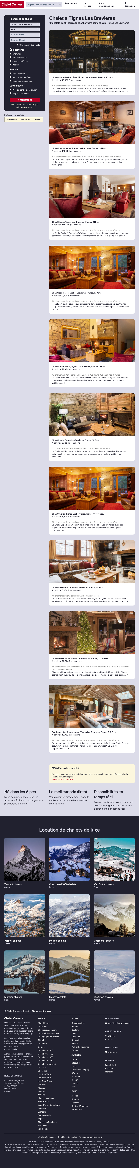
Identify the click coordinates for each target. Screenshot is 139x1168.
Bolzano (75, 1099)
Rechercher (25, 100)
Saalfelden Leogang (80, 1069)
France (41, 1018)
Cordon (41, 1047)
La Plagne (42, 1071)
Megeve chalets (57, 997)
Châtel (41, 1040)
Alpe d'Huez (43, 1023)
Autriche (76, 1055)
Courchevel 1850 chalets (62, 884)
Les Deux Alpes (45, 1081)
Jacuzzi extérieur (19, 61)
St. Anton (76, 1076)
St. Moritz (76, 1040)
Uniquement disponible (29, 45)
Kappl (74, 1059)
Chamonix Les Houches (48, 1033)
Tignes (41, 1118)
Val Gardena (77, 1109)
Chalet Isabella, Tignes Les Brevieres (69, 293)
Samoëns (42, 1112)
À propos (87, 4)
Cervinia (75, 1102)
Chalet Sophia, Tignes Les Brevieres (68, 514)
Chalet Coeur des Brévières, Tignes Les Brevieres (74, 77)
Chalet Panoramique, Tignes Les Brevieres (71, 148)
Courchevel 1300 (45, 1050)
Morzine (41, 1095)
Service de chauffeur (21, 77)
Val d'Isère (42, 1125)
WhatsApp (12, 117)
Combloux (42, 1043)
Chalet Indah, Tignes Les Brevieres (68, 440)
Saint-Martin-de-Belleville (49, 1105)
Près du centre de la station (24, 90)
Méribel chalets (57, 940)
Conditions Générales (67, 1137)
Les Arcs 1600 (44, 1074)
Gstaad (75, 1026)
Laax (74, 1033)
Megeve (41, 1088)
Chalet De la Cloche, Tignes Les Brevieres (71, 658)
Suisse (75, 1018)
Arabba (75, 1096)
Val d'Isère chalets (104, 884)
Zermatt (75, 1050)
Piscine (15, 64)
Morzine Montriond (46, 1098)
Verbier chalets (12, 940)
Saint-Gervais (44, 1101)
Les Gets (42, 1084)
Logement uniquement (21, 81)
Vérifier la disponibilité (61, 779)
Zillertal (75, 1083)
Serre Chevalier (45, 1115)
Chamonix (42, 1026)
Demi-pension (18, 73)
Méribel (41, 1091)
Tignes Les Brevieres (47, 1122)
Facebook (26, 117)
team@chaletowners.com (118, 1023)
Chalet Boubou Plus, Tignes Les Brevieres (71, 366)
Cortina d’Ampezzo (80, 1106)
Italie (74, 1091)
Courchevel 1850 (45, 1060)
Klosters (75, 1030)
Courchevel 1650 (45, 1057)
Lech (74, 1066)
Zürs (73, 1087)
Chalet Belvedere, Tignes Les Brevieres (70, 587)
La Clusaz (42, 1067)
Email (38, 117)
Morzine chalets (13, 997)
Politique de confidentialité (90, 1137)
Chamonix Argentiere (47, 1030)
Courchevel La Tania (47, 1064)
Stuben (75, 1080)
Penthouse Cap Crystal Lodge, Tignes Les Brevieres (76, 732)
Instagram (112, 1052)
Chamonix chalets (104, 940)
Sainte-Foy (43, 1108)
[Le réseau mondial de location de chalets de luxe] (12, 4)
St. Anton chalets (103, 997)
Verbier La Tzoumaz (80, 1047)
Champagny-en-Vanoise (48, 1036)
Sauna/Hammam (19, 57)
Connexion (130, 6)
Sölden (75, 1073)
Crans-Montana (78, 1023)
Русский (109, 1068)
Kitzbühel (76, 1063)
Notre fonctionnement (106, 4)
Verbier (75, 1043)
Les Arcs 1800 (44, 1078)
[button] (25, 24)
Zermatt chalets (13, 884)
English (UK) (110, 1065)
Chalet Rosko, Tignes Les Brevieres (68, 222)
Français (109, 1072)
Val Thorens (43, 1129)
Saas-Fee (76, 1036)
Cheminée (16, 54)
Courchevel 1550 (45, 1054)
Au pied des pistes (20, 93)
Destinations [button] (71, 3)
